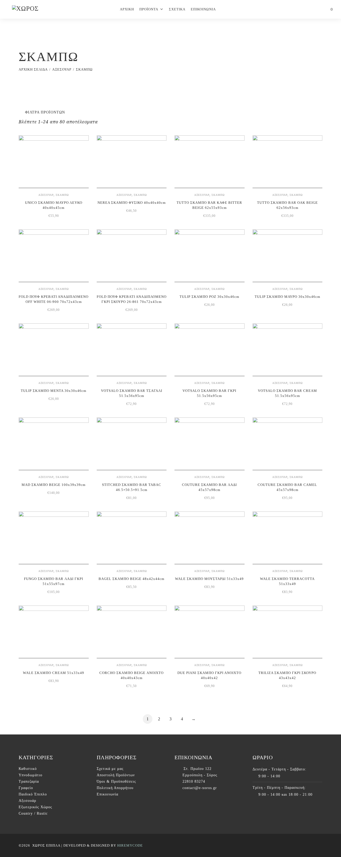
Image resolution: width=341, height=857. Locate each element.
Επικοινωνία (107, 794)
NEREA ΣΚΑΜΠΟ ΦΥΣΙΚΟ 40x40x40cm (132, 203)
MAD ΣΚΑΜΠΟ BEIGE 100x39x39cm (54, 485)
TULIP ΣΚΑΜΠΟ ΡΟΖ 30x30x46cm (209, 297)
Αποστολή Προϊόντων (116, 775)
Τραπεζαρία (29, 781)
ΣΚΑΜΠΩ (62, 194)
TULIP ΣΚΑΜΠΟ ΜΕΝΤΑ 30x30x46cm (53, 391)
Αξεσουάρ (27, 801)
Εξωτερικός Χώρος (35, 807)
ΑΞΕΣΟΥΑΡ (61, 69)
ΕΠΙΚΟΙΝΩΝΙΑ (203, 9)
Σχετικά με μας (110, 769)
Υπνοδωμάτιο (30, 775)
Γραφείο (26, 788)
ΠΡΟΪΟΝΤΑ (148, 9)
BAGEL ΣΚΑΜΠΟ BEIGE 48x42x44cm (131, 579)
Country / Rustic (33, 813)
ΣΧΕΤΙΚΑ (177, 9)
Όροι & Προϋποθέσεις (116, 781)
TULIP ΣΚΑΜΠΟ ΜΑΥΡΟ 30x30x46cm (287, 297)
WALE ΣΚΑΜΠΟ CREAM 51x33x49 (53, 673)
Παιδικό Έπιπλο (33, 794)
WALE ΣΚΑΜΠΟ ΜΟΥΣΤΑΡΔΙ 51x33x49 (209, 579)
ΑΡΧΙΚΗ (127, 9)
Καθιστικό (28, 769)
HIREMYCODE (130, 845)
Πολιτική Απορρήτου (115, 788)
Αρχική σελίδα (33, 69)
